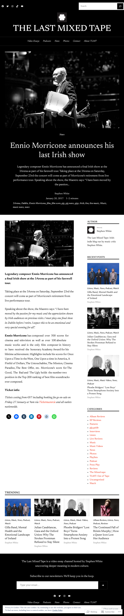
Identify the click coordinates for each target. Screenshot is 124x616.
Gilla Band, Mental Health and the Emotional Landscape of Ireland (102, 295)
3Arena (16, 203)
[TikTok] (17, 6)
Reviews (94, 469)
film (49, 203)
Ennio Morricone (37, 203)
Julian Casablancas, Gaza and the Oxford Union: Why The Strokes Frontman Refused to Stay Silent (101, 341)
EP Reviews (95, 420)
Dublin (24, 203)
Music (103, 203)
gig (63, 203)
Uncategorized (97, 480)
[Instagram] (12, 6)
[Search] (120, 6)
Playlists (94, 457)
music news (18, 207)
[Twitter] (7, 6)
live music (94, 203)
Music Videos (105, 380)
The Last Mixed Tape (62, 29)
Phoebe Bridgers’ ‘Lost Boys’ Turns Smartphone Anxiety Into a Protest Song (103, 390)
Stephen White (62, 194)
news (27, 207)
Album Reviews (97, 417)
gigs (77, 203)
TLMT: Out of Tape (99, 476)
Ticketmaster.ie (47, 402)
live (87, 203)
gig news (70, 203)
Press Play (95, 465)
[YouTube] (22, 6)
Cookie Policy (57, 610)
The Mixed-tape (98, 472)
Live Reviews (96, 439)
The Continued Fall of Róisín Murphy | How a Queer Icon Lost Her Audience (106, 533)
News (62, 135)
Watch (116, 288)
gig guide (94, 428)
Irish (82, 203)
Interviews (95, 431)
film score (56, 203)
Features (94, 424)
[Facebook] (3, 6)
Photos (93, 454)
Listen (90, 288)
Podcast (108, 288)
